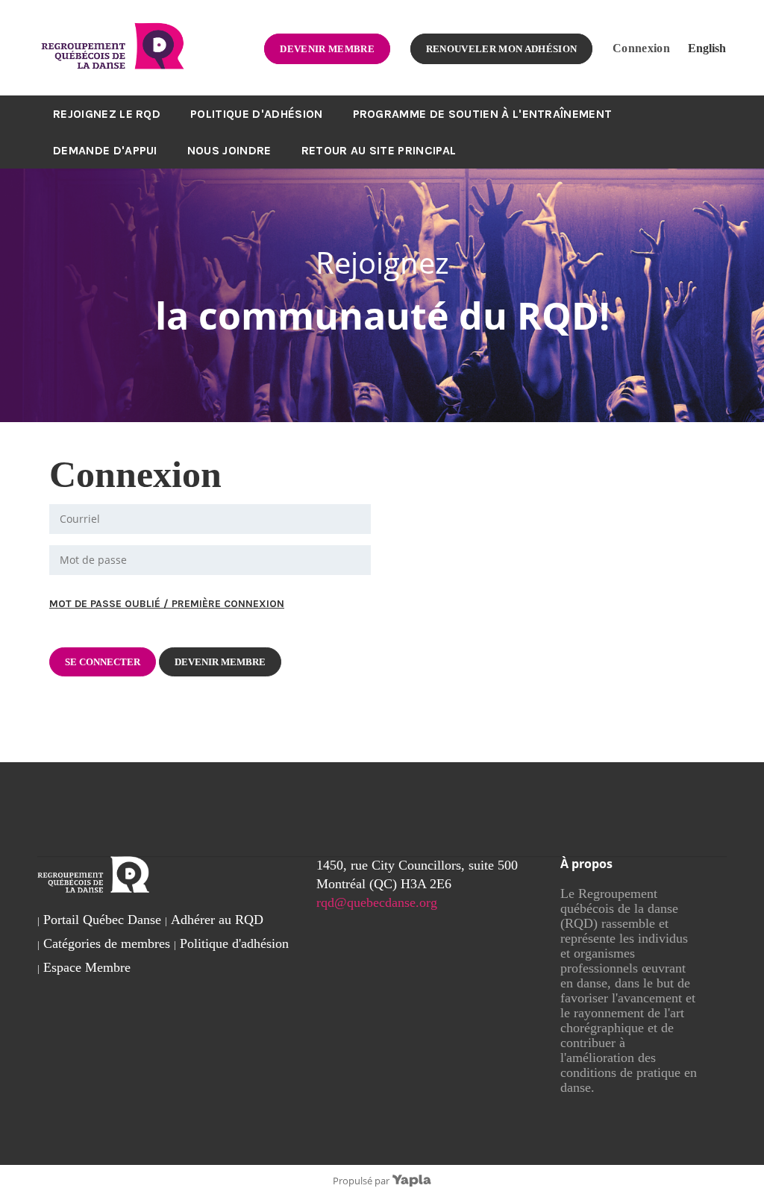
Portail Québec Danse (102, 919)
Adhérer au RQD (217, 919)
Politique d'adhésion (256, 114)
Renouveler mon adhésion (501, 48)
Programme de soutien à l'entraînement (483, 114)
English (707, 48)
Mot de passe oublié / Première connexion (166, 603)
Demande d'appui (105, 150)
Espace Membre (87, 967)
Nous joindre (229, 150)
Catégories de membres (106, 943)
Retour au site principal (379, 150)
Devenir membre (327, 48)
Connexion (641, 48)
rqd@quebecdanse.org (376, 902)
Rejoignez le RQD (106, 114)
